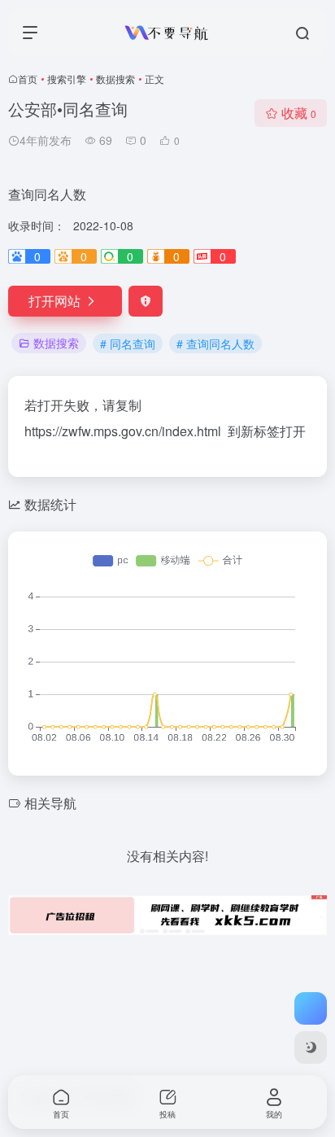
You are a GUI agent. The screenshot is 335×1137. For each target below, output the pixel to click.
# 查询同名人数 (215, 343)
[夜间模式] (310, 1047)
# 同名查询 (127, 343)
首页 (27, 78)
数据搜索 (115, 78)
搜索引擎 (66, 78)
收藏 (298, 112)
